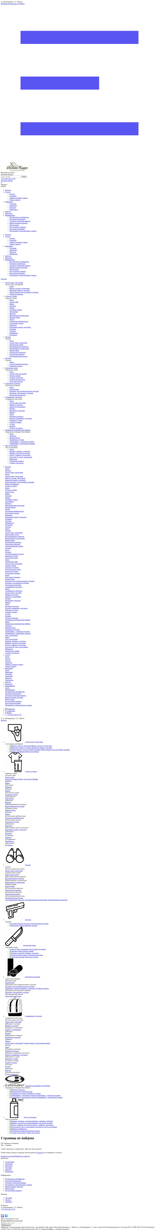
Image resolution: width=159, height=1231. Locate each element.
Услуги (7, 192)
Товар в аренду (15, 200)
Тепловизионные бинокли (15, 900)
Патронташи (9, 983)
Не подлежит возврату (18, 227)
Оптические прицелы (13, 890)
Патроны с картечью (27, 988)
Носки (7, 814)
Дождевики (9, 799)
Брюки (7, 791)
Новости (13, 208)
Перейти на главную (22, 1156)
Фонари (8, 1070)
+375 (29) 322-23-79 (8, 179)
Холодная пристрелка (13, 996)
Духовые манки (29, 1043)
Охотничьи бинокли (12, 894)
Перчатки (8, 826)
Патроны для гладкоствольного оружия (19, 986)
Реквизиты (14, 209)
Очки (7, 1047)
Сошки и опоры (11, 1063)
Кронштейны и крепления (15, 882)
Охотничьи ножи (11, 562)
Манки (7, 1041)
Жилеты (8, 802)
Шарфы (35, 779)
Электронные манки (42, 1043)
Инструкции (14, 225)
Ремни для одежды (25, 779)
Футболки (9, 845)
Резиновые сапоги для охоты (15, 830)
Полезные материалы (17, 219)
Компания (9, 202)
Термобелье (9, 841)
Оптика (8, 531)
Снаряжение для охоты (13, 591)
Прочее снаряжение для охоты (16, 1055)
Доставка (13, 204)
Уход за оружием (11, 639)
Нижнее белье (10, 810)
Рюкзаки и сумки (11, 1059)
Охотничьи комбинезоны (14, 818)
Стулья (7, 1066)
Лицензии (13, 206)
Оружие (8, 552)
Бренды (8, 211)
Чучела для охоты (11, 1074)
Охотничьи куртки (12, 822)
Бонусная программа (17, 229)
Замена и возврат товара (18, 198)
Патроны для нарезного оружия (17, 992)
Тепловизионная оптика (14, 898)
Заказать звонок (7, 181)
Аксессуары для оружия (14, 476)
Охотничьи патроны (12, 577)
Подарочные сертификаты (19, 217)
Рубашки (8, 833)
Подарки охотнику (12, 1051)
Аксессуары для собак (13, 1022)
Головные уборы (11, 795)
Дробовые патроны (12, 988)
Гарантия (13, 196)
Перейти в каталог (8, 1156)
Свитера (8, 837)
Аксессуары (9, 777)
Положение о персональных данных (23, 231)
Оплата (12, 194)
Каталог (8, 190)
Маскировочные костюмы (14, 806)
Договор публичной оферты (20, 221)
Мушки (8, 1033)
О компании (9, 1162)
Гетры (7, 779)
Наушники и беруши (13, 1037)
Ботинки (8, 787)
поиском (40, 1153)
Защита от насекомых (13, 1030)
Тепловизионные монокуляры (36, 900)
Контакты (8, 213)
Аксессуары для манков (14, 1043)
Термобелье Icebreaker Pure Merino (17, 624)
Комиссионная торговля (18, 223)
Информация (10, 215)
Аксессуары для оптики (14, 871)
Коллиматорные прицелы (14, 878)
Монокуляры (10, 886)
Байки (7, 783)
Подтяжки (14, 779)
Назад (12, 286)
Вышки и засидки (11, 1026)
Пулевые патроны (42, 988)
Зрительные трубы (12, 875)
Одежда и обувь (11, 490)
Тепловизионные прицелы (57, 900)
